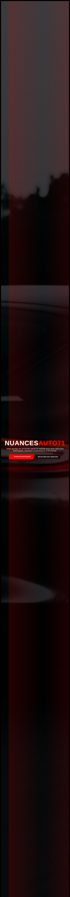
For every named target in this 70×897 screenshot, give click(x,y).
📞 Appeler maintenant (21, 456)
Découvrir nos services (48, 457)
